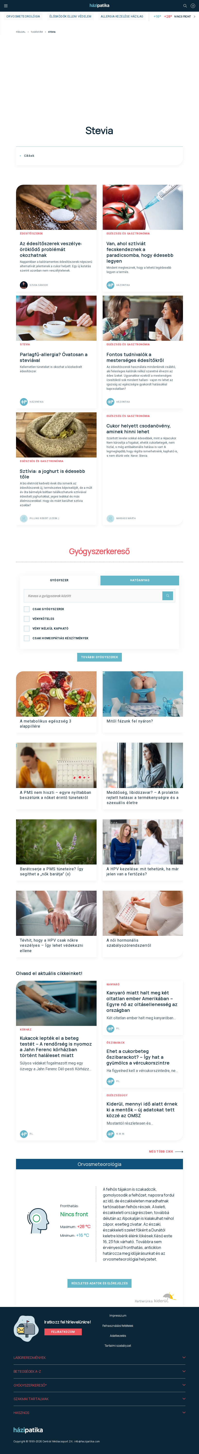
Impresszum (117, 1315)
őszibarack (116, 1042)
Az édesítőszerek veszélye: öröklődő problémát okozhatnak (51, 249)
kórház (26, 1029)
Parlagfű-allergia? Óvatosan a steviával (54, 357)
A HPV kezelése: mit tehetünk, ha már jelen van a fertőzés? (143, 871)
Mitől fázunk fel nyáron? (130, 721)
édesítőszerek (31, 233)
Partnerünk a (144, 1301)
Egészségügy (117, 1095)
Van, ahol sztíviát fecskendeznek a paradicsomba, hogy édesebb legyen (140, 252)
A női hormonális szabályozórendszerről (129, 943)
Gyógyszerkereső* (30, 1385)
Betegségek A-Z (27, 1371)
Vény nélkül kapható (51, 628)
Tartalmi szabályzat (118, 1346)
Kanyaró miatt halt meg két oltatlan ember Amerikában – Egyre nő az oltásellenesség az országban (142, 1001)
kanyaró (113, 984)
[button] (99, 1357)
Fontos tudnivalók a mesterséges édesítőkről (135, 357)
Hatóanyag (139, 580)
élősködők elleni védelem (70, 16)
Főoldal (20, 32)
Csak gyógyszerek (48, 609)
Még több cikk (161, 1151)
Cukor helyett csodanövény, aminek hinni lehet (139, 428)
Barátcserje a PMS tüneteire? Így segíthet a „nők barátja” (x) (51, 871)
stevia (25, 344)
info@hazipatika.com (87, 1441)
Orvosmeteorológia (23, 16)
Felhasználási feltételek (117, 1326)
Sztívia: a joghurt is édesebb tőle (52, 474)
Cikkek (28, 156)
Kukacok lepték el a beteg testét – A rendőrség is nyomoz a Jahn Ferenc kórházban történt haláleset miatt (56, 1046)
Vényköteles (43, 619)
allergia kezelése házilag (122, 16)
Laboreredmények (30, 1357)
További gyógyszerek (99, 657)
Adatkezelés (118, 1336)
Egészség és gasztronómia (128, 233)
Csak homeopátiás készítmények (61, 638)
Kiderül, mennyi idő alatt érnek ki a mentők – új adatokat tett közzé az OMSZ (142, 1109)
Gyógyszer (59, 580)
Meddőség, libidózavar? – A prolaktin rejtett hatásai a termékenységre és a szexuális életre (143, 797)
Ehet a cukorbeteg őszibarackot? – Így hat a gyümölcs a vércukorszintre (138, 1057)
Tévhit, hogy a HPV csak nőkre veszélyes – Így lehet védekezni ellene (51, 945)
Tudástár (37, 32)
